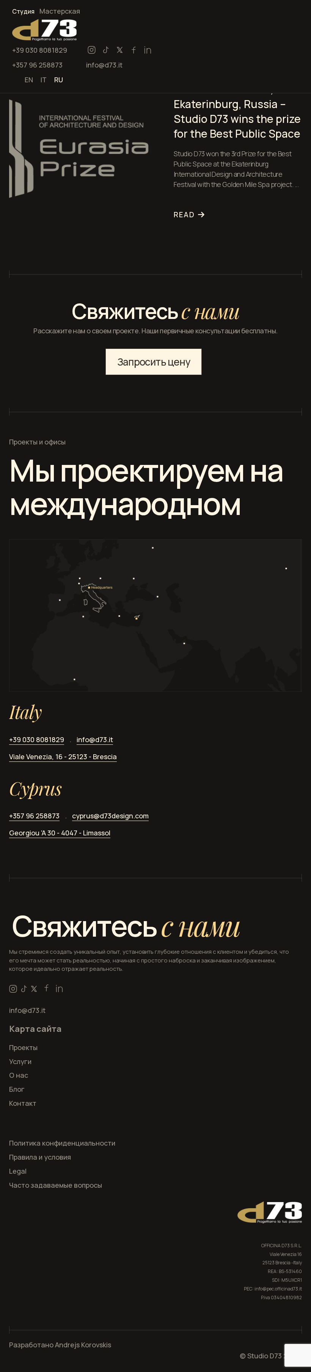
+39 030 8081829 (39, 50)
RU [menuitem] (58, 79)
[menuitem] (29, 79)
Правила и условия (40, 1157)
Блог (17, 1089)
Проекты (23, 1047)
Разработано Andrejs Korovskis (60, 1344)
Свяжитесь (126, 925)
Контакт (22, 1103)
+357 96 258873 (37, 64)
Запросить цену (153, 362)
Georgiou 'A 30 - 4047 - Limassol (59, 832)
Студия (23, 11)
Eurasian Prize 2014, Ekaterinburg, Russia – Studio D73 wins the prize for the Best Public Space (237, 111)
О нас (18, 1075)
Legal (18, 1171)
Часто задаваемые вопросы (55, 1185)
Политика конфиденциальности (62, 1143)
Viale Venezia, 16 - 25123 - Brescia (63, 756)
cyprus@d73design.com (110, 815)
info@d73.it (104, 64)
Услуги (20, 1061)
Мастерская (59, 11)
